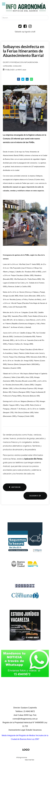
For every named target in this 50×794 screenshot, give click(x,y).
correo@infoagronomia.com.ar (25, 719)
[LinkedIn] (27, 79)
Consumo (17, 66)
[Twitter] (22, 79)
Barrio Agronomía (17, 770)
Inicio (4, 770)
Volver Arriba (24, 783)
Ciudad (45, 770)
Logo (26, 749)
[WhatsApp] (31, 79)
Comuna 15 (33, 770)
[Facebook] (18, 79)
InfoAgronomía (21, 757)
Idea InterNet (29, 760)
